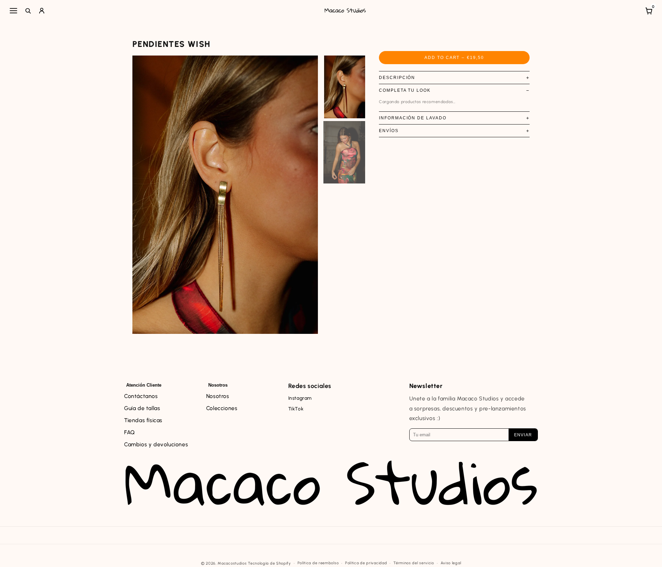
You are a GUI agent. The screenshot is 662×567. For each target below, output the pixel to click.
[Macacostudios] (345, 10)
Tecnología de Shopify (269, 563)
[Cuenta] (42, 11)
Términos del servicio (413, 563)
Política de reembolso (318, 563)
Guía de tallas (142, 408)
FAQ (129, 432)
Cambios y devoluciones (156, 444)
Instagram (300, 398)
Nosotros (217, 396)
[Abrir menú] (13, 10)
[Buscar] (28, 11)
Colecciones (222, 408)
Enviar (523, 434)
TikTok (296, 409)
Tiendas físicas (143, 420)
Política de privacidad (366, 563)
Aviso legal (451, 563)
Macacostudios (232, 563)
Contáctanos (141, 396)
